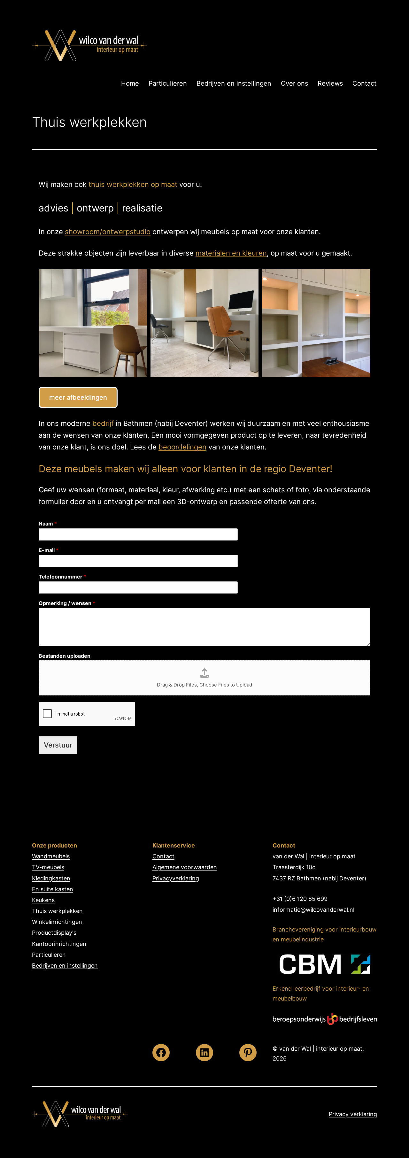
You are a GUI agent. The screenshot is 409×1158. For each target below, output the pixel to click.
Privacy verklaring (353, 1114)
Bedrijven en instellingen (234, 83)
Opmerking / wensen (67, 603)
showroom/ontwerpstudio (107, 231)
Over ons (294, 83)
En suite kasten (52, 889)
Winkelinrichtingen (57, 921)
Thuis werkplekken (57, 911)
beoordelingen (182, 447)
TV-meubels (48, 867)
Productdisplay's (54, 932)
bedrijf (104, 423)
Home (130, 83)
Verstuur (58, 745)
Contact (364, 83)
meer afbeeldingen (78, 397)
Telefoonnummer (62, 576)
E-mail (48, 550)
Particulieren (168, 83)
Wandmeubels (51, 856)
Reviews (330, 83)
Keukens (43, 900)
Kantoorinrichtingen (59, 943)
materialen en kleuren (231, 253)
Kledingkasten (51, 878)
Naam (48, 523)
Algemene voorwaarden (184, 867)
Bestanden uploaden (64, 656)
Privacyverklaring (175, 878)
